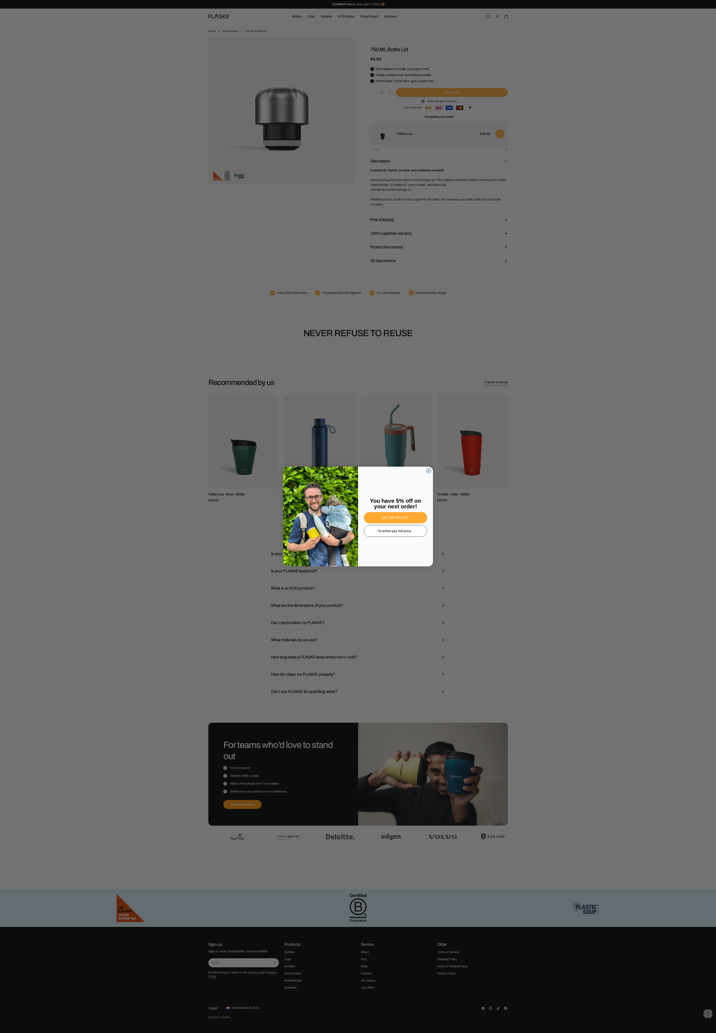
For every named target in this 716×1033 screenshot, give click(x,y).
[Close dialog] (428, 470)
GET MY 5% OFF (395, 518)
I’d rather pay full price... (395, 531)
